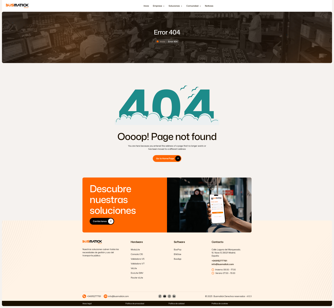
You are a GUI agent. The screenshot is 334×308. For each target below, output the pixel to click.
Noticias (209, 5)
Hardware (137, 242)
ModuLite (135, 249)
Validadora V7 (137, 263)
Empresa (157, 5)
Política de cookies (220, 303)
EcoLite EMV (137, 273)
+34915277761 (219, 260)
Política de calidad (176, 303)
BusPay (177, 249)
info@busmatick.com (223, 264)
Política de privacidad (135, 303)
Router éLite (137, 277)
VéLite (134, 268)
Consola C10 (137, 254)
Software (179, 242)
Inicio (146, 5)
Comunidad (192, 5)
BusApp (177, 258)
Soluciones (174, 5)
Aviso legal (87, 303)
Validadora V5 (137, 258)
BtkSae (177, 254)
